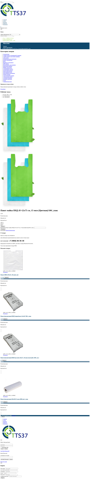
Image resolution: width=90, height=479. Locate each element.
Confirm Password (4, 476)
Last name (3, 469)
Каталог (5, 22)
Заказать (3, 226)
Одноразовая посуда (7, 68)
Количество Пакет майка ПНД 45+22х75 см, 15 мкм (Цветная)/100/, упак (17, 227)
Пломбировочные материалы (9, 59)
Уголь (4, 80)
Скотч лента (6, 57)
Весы (4, 61)
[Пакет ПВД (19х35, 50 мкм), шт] (13, 269)
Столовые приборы (7, 78)
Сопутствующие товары (8, 75)
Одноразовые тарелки (8, 69)
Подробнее (3, 89)
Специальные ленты (7, 76)
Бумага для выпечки (7, 60)
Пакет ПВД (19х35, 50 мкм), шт (9, 274)
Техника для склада (7, 79)
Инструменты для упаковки (9, 65)
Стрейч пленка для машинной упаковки (12, 55)
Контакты (5, 24)
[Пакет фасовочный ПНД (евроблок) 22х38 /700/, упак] (13, 311)
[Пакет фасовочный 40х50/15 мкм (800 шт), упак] (13, 394)
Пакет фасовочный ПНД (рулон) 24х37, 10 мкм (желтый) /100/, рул (20, 357)
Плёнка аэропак (6, 74)
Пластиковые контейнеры (9, 73)
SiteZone (14, 415)
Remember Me (5, 447)
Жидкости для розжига (8, 62)
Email (2, 473)
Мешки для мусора (7, 67)
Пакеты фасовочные (7, 47)
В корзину (3, 229)
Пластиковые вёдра (7, 72)
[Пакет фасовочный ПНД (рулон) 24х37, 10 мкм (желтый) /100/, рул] (13, 352)
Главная (5, 19)
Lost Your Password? (5, 451)
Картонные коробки (7, 66)
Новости (5, 23)
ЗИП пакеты (6, 63)
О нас (4, 21)
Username (3, 471)
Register (2, 477)
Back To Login (4, 461)
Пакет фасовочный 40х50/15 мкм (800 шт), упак (14, 399)
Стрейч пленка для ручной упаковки (11, 56)
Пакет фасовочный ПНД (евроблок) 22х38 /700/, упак (16, 316)
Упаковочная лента (7, 81)
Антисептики (6, 54)
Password (3, 474)
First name (3, 468)
